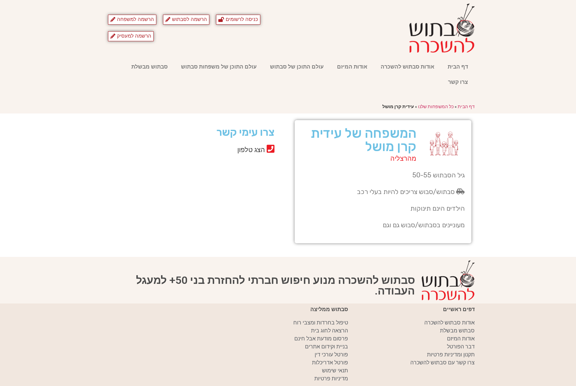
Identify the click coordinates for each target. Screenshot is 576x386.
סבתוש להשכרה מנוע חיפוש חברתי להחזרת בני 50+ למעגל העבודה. (275, 285)
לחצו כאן (216, 173)
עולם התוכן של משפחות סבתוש (219, 67)
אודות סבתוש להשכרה (407, 67)
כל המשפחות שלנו (436, 106)
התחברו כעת (211, 163)
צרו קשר (458, 82)
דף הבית (458, 67)
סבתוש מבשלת (149, 67)
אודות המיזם (352, 67)
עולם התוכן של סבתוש (297, 67)
